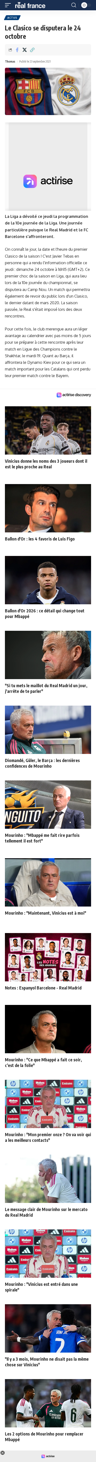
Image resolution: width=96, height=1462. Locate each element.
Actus (12, 17)
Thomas (10, 61)
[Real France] (32, 5)
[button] (9, 5)
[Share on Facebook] (17, 50)
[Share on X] (24, 50)
